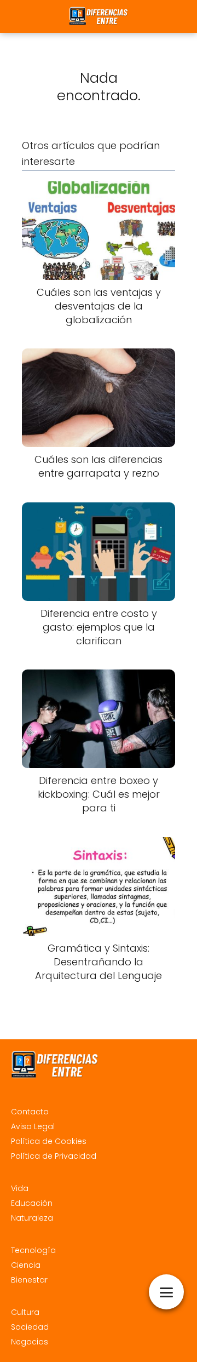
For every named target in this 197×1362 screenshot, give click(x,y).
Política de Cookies (48, 1141)
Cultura (25, 1312)
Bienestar (29, 1279)
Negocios (29, 1341)
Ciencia (25, 1265)
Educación (32, 1203)
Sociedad (30, 1326)
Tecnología (33, 1250)
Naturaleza (32, 1217)
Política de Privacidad (53, 1156)
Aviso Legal (33, 1126)
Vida (19, 1188)
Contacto (30, 1111)
